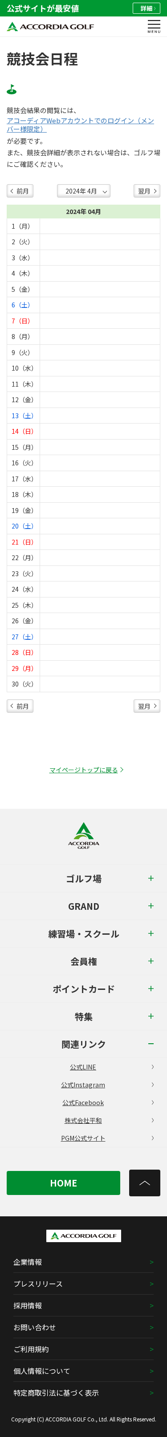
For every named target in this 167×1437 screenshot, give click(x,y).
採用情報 (27, 1305)
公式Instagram (83, 1084)
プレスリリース (38, 1283)
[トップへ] (144, 1183)
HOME (63, 1182)
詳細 (146, 8)
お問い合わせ (34, 1327)
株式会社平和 (83, 1120)
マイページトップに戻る (83, 769)
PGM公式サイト (83, 1138)
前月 (22, 190)
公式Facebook (83, 1102)
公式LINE (83, 1066)
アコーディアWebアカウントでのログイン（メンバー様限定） (80, 124)
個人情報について (41, 1370)
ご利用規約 (31, 1349)
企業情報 (27, 1261)
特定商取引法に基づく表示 (56, 1392)
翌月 (144, 190)
